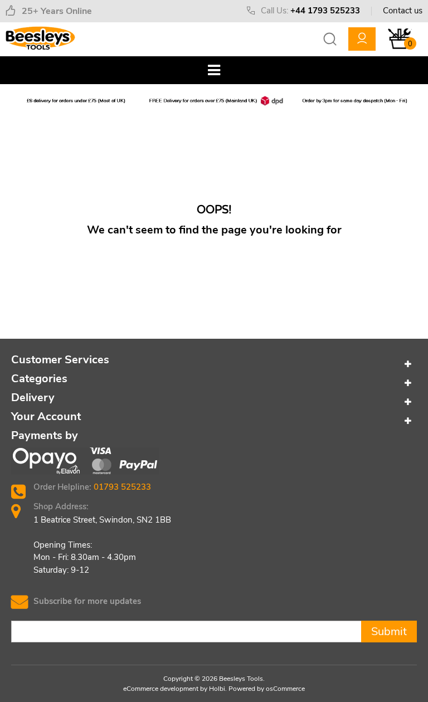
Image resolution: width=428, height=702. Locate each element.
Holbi (217, 688)
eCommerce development (160, 688)
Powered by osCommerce (266, 688)
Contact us (402, 10)
